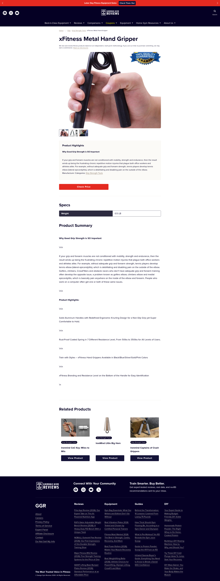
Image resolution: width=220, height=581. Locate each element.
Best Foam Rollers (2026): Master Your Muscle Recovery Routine (118, 549)
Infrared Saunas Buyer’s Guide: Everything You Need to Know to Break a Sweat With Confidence (147, 560)
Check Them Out (127, 3)
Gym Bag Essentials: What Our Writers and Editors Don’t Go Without (118, 513)
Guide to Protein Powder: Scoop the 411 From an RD (146, 548)
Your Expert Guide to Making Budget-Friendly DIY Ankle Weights (173, 515)
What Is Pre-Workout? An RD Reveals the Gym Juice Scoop (147, 537)
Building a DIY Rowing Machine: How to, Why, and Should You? (174, 544)
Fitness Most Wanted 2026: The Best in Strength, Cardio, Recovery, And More (117, 537)
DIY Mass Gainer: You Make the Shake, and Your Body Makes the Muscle (173, 569)
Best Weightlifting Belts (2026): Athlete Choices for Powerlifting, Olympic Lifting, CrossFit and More (117, 563)
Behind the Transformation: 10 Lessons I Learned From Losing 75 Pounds (147, 513)
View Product (75, 458)
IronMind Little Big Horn (108, 443)
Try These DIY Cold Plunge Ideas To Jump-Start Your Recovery (174, 556)
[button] (2, 3)
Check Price (84, 186)
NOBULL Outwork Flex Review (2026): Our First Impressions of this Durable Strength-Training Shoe (87, 542)
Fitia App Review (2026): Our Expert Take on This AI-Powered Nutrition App (87, 513)
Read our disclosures (80, 48)
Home (61, 30)
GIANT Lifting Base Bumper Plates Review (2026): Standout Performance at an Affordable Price (86, 569)
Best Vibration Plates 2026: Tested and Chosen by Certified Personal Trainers (117, 525)
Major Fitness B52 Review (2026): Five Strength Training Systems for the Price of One (87, 556)
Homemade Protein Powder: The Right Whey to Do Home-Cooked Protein (173, 530)
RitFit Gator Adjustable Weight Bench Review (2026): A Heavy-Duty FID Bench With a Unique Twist (87, 527)
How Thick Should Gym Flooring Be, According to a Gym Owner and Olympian (147, 525)
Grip (69, 30)
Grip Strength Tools (79, 30)
